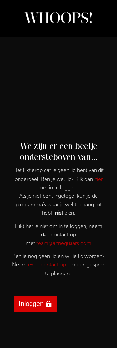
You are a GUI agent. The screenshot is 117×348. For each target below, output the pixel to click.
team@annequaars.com (63, 243)
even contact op (47, 264)
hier (98, 179)
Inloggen (31, 303)
